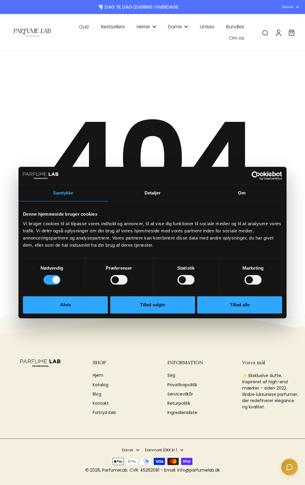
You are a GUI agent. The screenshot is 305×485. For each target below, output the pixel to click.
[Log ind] (278, 32)
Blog (97, 394)
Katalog (100, 385)
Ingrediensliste (182, 413)
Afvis (65, 304)
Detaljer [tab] (152, 192)
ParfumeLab (114, 470)
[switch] (119, 280)
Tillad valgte (152, 304)
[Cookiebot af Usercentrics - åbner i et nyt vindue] (256, 175)
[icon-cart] (291, 32)
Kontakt (101, 403)
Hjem (98, 375)
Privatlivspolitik (182, 385)
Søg (171, 375)
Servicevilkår (180, 394)
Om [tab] (241, 192)
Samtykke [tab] (63, 192)
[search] (265, 32)
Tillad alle (240, 304)
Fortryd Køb (104, 413)
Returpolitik (178, 403)
